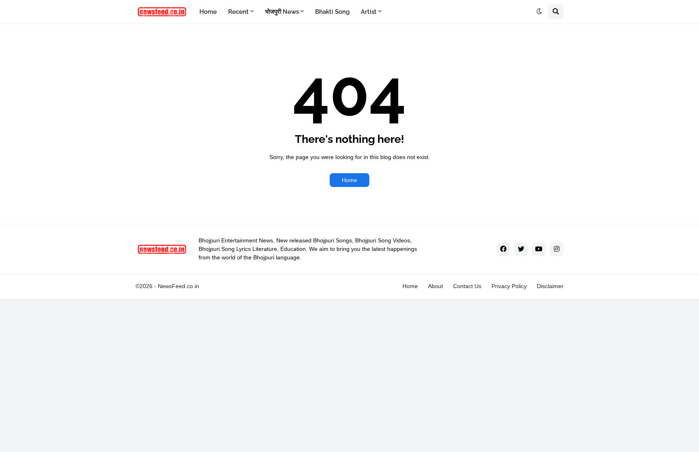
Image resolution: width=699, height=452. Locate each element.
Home (349, 180)
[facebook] (503, 249)
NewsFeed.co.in (178, 286)
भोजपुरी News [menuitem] (282, 11)
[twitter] (521, 249)
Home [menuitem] (208, 11)
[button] (539, 11)
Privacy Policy (509, 286)
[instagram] (556, 249)
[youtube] (539, 249)
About (435, 286)
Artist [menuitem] (369, 11)
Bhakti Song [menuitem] (332, 11)
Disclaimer (550, 286)
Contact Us (467, 286)
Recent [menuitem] (238, 11)
